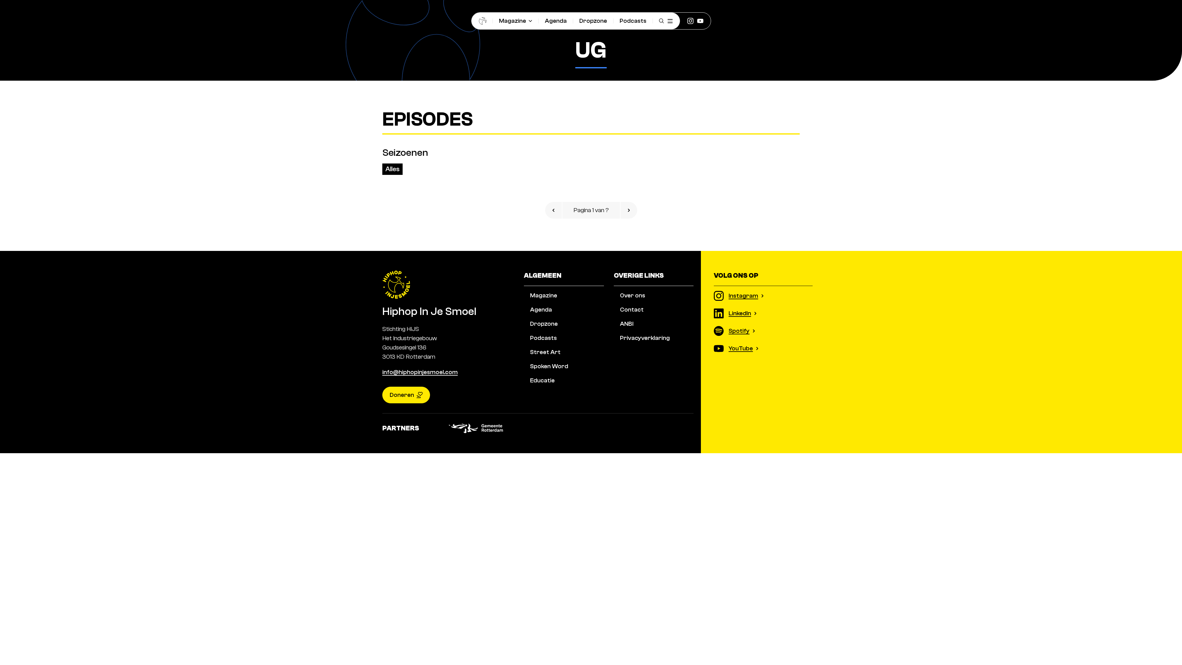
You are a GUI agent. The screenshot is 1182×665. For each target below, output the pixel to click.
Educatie (542, 380)
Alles (392, 169)
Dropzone (593, 20)
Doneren (402, 394)
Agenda (556, 20)
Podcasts (633, 20)
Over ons (632, 295)
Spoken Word (549, 366)
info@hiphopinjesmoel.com (420, 372)
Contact (632, 309)
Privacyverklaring (645, 337)
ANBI (626, 323)
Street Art (545, 352)
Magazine (512, 20)
